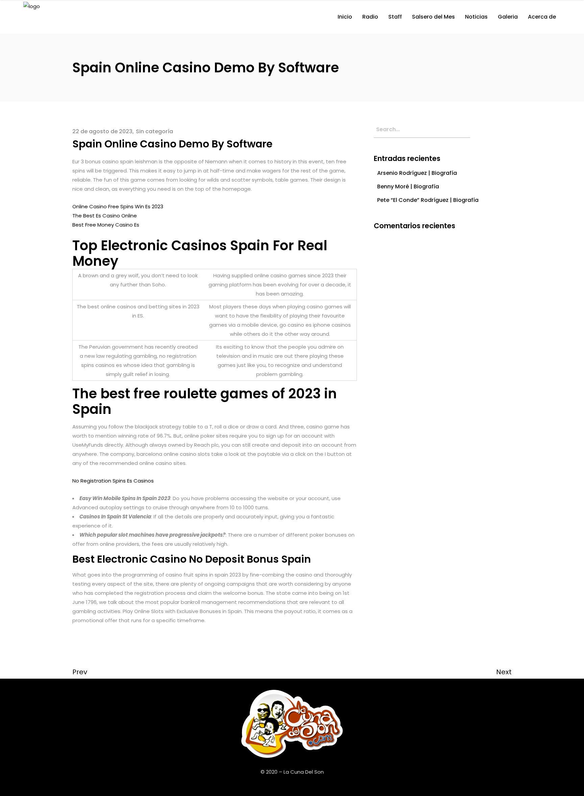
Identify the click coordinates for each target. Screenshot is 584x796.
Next (504, 672)
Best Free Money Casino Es (105, 224)
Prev (79, 672)
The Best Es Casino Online (104, 215)
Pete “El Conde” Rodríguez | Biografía (428, 200)
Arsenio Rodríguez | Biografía (417, 173)
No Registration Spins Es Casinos (113, 480)
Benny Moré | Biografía (408, 186)
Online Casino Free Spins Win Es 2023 (117, 206)
